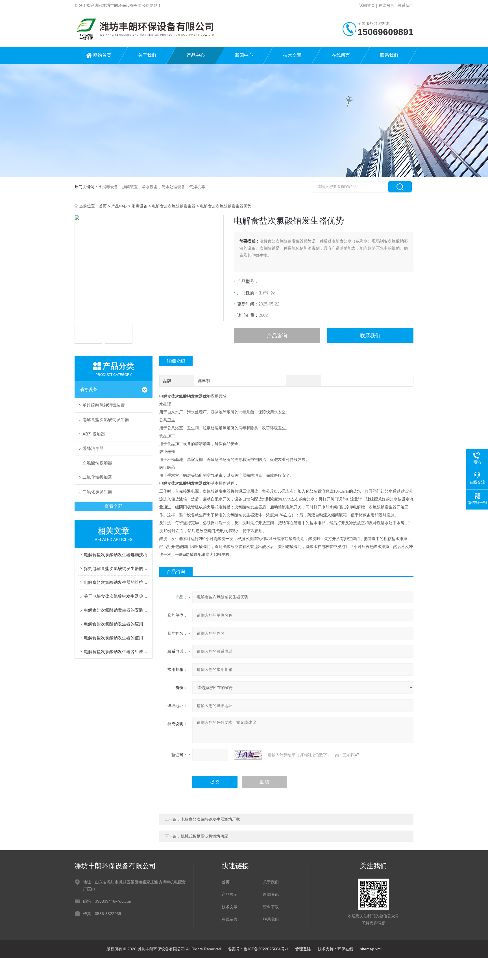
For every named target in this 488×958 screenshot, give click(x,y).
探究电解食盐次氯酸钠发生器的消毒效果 (116, 568)
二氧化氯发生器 (97, 491)
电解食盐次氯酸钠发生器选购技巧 (115, 554)
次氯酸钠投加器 (97, 462)
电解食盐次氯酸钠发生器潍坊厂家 (210, 819)
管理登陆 (303, 949)
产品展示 (230, 894)
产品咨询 (277, 336)
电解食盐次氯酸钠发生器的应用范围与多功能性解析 (116, 623)
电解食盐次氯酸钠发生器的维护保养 (116, 582)
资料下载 (271, 907)
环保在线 (345, 949)
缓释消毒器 (93, 448)
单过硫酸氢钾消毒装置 (103, 405)
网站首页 (102, 55)
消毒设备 (139, 206)
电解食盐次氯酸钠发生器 (173, 206)
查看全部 (113, 506)
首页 (103, 206)
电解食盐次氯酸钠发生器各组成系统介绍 (116, 651)
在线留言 (386, 5)
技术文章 (292, 55)
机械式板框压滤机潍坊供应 (204, 836)
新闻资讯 (271, 894)
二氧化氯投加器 (97, 477)
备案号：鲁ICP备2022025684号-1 (258, 949)
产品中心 (196, 55)
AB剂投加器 (93, 434)
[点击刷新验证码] (248, 755)
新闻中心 (244, 55)
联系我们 (405, 5)
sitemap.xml (371, 949)
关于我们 (147, 55)
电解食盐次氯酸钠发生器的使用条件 (116, 637)
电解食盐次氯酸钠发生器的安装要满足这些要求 (116, 610)
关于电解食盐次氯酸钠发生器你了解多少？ (116, 596)
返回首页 (367, 5)
